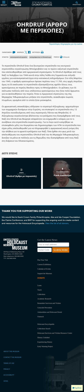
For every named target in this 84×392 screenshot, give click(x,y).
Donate (41, 278)
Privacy (7, 369)
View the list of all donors (56, 223)
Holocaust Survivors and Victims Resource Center (54, 333)
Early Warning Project (45, 346)
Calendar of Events (44, 269)
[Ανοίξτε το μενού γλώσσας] (61, 57)
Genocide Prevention (44, 308)
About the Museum (11, 351)
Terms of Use (9, 363)
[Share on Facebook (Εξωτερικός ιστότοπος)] (29, 52)
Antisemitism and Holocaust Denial (49, 312)
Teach (39, 290)
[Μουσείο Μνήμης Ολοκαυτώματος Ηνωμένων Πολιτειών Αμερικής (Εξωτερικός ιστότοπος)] (16, 3)
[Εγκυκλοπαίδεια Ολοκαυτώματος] (42, 3)
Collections (41, 294)
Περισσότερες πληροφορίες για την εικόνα (65, 44)
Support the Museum (44, 273)
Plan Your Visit (42, 260)
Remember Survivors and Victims (49, 303)
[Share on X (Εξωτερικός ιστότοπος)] (26, 52)
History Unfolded (43, 337)
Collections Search (43, 329)
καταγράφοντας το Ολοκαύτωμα (40, 57)
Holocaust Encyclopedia (45, 324)
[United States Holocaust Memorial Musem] (15, 244)
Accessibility (9, 375)
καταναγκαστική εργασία (18, 57)
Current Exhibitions (44, 264)
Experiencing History (44, 342)
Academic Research (44, 299)
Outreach (40, 317)
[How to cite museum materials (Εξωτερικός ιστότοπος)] (13, 52)
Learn (39, 285)
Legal (6, 381)
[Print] (42, 52)
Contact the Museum (12, 357)
